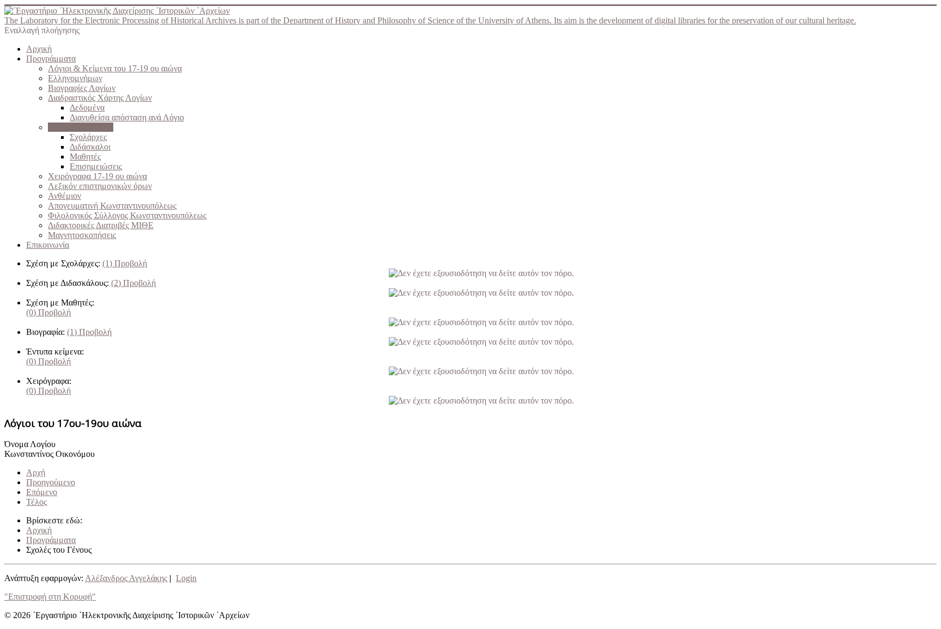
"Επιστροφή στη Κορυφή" (50, 596)
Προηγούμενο (50, 482)
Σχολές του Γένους (80, 127)
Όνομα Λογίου (30, 444)
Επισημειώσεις (96, 166)
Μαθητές (85, 156)
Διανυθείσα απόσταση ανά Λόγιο (127, 117)
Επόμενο (41, 492)
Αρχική (39, 48)
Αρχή (35, 472)
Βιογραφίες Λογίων (81, 88)
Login (186, 578)
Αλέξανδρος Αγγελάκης (126, 578)
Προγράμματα (51, 58)
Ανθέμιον (64, 195)
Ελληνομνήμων (75, 78)
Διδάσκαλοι (90, 146)
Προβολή (124, 263)
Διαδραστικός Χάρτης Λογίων (100, 97)
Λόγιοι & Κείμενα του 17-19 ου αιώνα (115, 68)
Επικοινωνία (47, 244)
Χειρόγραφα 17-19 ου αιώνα (97, 176)
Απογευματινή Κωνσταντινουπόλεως (112, 205)
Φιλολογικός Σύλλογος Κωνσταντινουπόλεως (127, 215)
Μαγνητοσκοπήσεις (82, 235)
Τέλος (36, 501)
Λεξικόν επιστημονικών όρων (100, 186)
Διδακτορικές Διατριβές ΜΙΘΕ (101, 225)
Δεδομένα (87, 107)
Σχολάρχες (88, 137)
